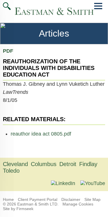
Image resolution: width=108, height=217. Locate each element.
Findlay (88, 164)
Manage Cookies (77, 204)
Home (8, 199)
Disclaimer (70, 199)
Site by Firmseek (18, 208)
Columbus (43, 164)
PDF (8, 51)
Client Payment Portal (37, 199)
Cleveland (15, 164)
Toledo (11, 170)
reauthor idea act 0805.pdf (41, 134)
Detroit (67, 164)
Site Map (92, 199)
